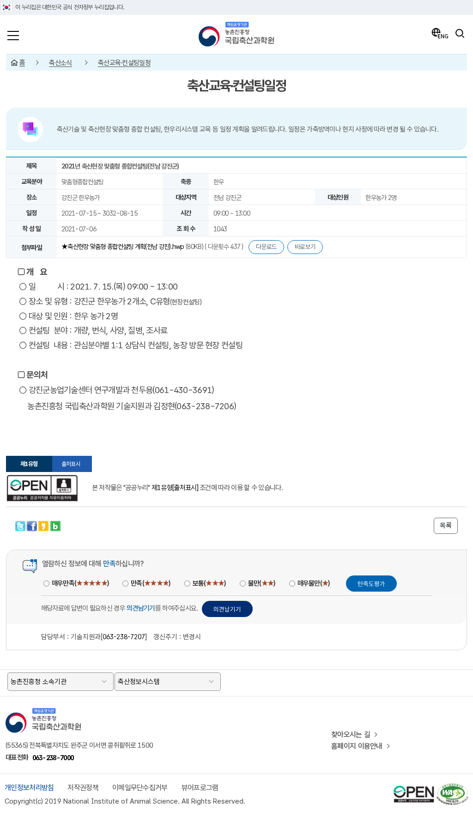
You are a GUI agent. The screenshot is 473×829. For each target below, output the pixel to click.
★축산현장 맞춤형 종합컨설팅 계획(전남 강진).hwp (123, 246)
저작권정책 (82, 787)
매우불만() (313, 583)
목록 (446, 525)
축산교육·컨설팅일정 (124, 63)
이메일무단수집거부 (140, 787)
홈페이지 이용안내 (356, 746)
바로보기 (305, 246)
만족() (150, 583)
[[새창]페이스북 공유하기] (32, 525)
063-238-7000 (53, 758)
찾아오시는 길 (350, 734)
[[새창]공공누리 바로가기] (414, 787)
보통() (209, 583)
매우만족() (80, 583)
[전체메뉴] (13, 33)
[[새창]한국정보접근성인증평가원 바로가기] (452, 787)
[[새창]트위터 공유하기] (21, 525)
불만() (261, 583)
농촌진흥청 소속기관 (39, 682)
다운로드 (266, 246)
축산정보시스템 (139, 682)
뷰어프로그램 (200, 787)
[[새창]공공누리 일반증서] (42, 488)
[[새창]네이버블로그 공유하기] (55, 525)
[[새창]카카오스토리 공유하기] (44, 525)
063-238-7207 (124, 637)
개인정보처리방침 (29, 787)
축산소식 (60, 63)
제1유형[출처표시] (175, 488)
